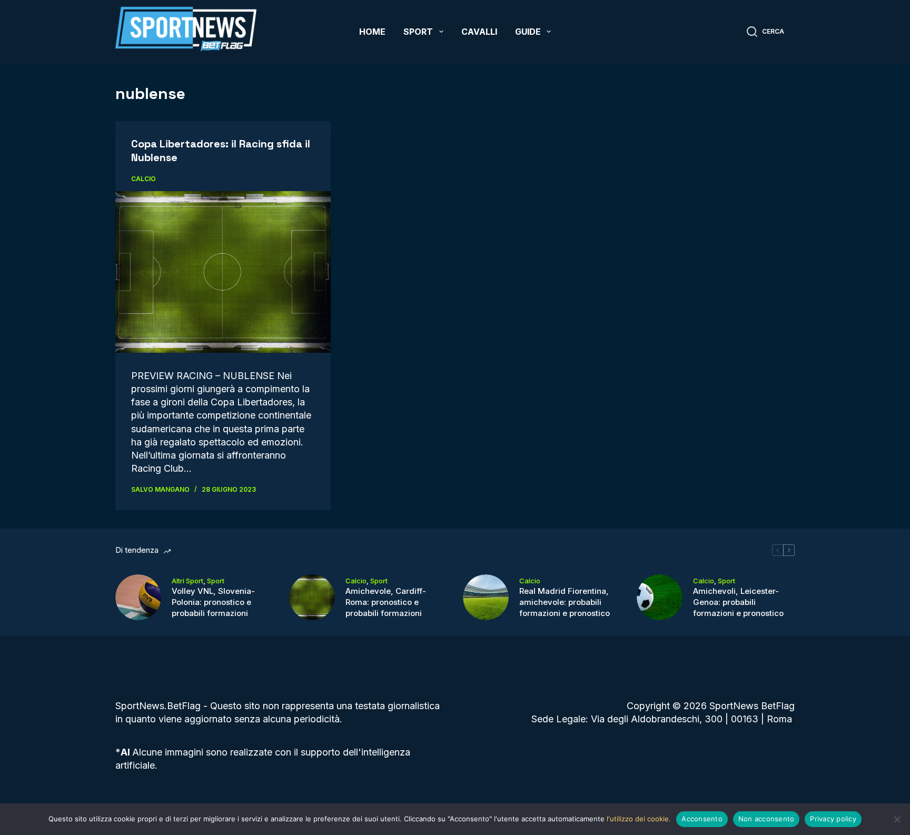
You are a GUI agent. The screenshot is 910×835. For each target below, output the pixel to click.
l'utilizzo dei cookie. (639, 818)
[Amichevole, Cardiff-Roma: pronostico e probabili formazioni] (312, 597)
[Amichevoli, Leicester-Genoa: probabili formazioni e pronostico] (659, 597)
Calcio (143, 179)
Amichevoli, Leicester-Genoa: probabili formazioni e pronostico (738, 602)
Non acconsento (766, 818)
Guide (528, 31)
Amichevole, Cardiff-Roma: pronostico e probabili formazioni (385, 602)
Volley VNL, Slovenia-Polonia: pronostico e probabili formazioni (213, 602)
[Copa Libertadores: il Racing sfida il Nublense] (223, 271)
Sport (418, 31)
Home (372, 31)
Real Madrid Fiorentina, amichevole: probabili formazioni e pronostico (564, 602)
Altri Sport (187, 580)
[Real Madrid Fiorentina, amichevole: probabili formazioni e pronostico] (486, 597)
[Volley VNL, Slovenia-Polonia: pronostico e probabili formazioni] (138, 597)
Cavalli (479, 31)
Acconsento (702, 818)
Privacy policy (833, 818)
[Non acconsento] (897, 819)
